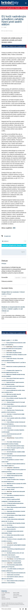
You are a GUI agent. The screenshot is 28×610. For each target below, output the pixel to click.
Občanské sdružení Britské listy (17, 603)
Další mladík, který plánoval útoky (13, 352)
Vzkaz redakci (16, 594)
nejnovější (17, 277)
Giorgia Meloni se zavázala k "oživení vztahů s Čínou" (13, 293)
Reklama (3, 597)
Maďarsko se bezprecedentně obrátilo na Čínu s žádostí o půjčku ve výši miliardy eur (13, 309)
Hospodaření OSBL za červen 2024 (14, 473)
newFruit (15, 543)
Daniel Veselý (9, 346)
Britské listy (11, 3)
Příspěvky (15, 597)
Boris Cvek (9, 491)
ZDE (14, 228)
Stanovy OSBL (16, 592)
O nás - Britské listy (6, 592)
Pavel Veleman (10, 559)
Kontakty (3, 594)
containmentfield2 (17, 563)
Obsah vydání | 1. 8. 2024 (10, 340)
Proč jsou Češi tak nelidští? (13, 557)
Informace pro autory (17, 595)
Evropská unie (7, 236)
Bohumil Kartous (10, 438)
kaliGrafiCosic (16, 467)
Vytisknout (6, 241)
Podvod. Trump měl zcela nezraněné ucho (16, 572)
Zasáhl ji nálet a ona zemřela (13, 574)
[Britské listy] (14, 46)
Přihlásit (4, 263)
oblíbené (24, 277)
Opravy (3, 595)
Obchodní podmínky (6, 598)
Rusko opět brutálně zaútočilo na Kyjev (15, 445)
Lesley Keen (9, 350)
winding (14, 350)
